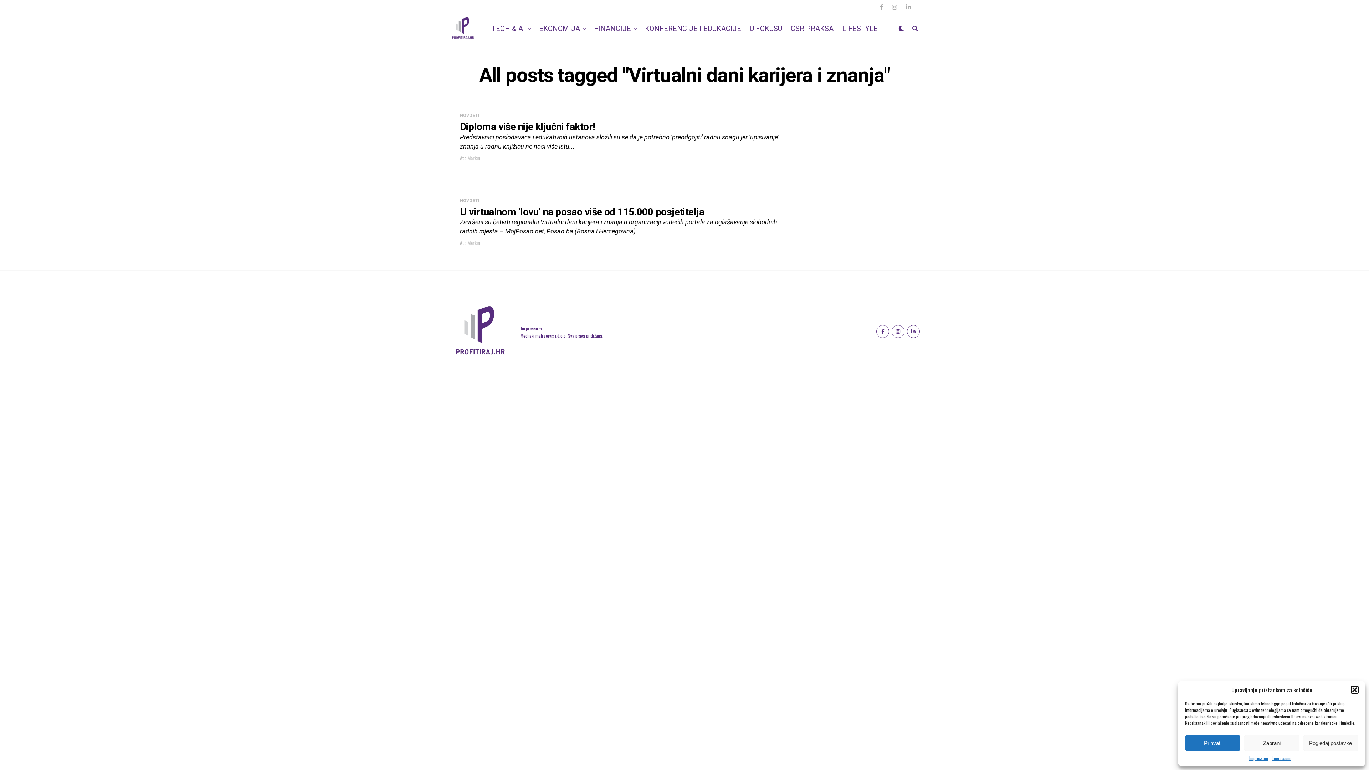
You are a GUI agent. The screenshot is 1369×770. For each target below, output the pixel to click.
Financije (612, 28)
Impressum (1258, 758)
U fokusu (766, 28)
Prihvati (1212, 743)
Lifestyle (860, 28)
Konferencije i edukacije (693, 28)
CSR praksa (812, 28)
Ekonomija (559, 28)
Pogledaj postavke (1330, 743)
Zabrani (1272, 743)
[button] (1354, 689)
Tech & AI (508, 28)
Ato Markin (470, 157)
